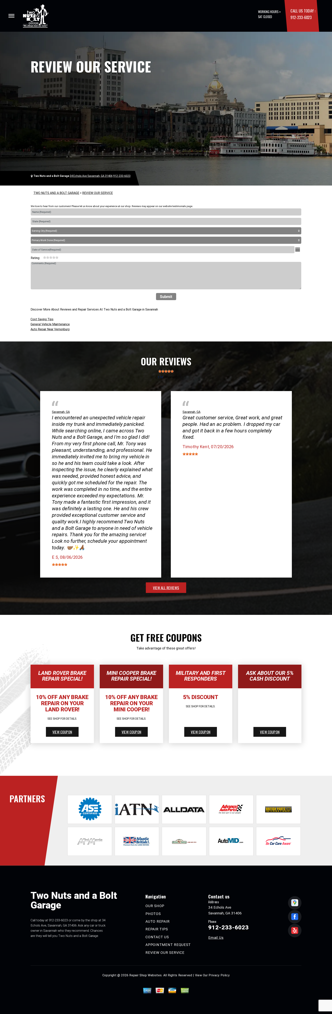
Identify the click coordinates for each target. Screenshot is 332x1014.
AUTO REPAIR (157, 921)
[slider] (50, 257)
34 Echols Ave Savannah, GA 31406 (91, 175)
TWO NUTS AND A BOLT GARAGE (56, 193)
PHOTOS (153, 914)
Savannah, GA (61, 412)
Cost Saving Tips (42, 319)
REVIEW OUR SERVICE (97, 193)
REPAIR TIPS (156, 929)
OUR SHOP (154, 906)
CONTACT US (157, 937)
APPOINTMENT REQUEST (168, 944)
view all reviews (166, 587)
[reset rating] (41, 257)
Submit (166, 296)
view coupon (62, 731)
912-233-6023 (300, 17)
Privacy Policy (219, 975)
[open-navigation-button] (11, 15)
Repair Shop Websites (145, 975)
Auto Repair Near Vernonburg (50, 329)
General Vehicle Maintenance (50, 324)
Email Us (215, 937)
